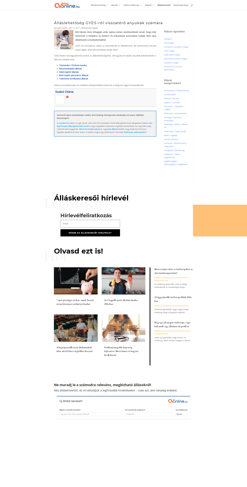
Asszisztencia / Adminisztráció (176, 90)
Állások (148, 5)
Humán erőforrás (171, 139)
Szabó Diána (61, 28)
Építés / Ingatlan (170, 135)
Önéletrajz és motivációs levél (175, 278)
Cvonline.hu (64, 123)
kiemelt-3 (158, 306)
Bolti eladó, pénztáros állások (74, 75)
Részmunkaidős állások (70, 68)
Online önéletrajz (131, 5)
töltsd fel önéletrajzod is (90, 129)
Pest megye (169, 43)
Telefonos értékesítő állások (73, 78)
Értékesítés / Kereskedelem (175, 113)
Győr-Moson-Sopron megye (175, 58)
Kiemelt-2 (158, 278)
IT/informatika (170, 94)
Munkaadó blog (181, 5)
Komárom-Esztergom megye (176, 47)
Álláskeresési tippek (90, 28)
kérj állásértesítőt (115, 129)
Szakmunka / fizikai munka (175, 131)
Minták (114, 5)
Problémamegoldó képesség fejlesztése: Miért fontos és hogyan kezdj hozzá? (121, 351)
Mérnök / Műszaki (172, 98)
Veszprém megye (171, 62)
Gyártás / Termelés (172, 102)
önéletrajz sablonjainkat (135, 132)
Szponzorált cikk (161, 280)
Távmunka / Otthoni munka (73, 65)
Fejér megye (169, 51)
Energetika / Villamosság (174, 150)
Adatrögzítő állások (69, 72)
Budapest (168, 39)
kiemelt (175, 331)
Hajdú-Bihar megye (172, 54)
